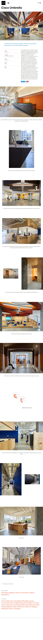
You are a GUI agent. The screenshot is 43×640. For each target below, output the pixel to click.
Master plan (24, 605)
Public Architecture (19, 606)
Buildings (11, 592)
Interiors (17, 592)
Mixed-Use (32, 605)
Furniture (36, 603)
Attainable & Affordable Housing (24, 601)
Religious (34, 606)
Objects (32, 592)
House (3, 605)
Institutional (9, 605)
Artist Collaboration (7, 601)
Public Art (28, 606)
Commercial (5, 603)
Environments (25, 592)
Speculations (5, 594)
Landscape (17, 605)
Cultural (11, 603)
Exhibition (30, 603)
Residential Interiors (7, 608)
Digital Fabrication (20, 603)
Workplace (17, 608)
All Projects (4, 592)
